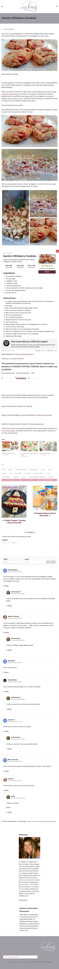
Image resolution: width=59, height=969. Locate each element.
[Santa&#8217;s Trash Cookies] (48, 446)
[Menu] (2, 6)
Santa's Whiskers (6, 477)
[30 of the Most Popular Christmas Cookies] (29, 446)
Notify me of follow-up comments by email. (17, 536)
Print (47, 272)
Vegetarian (51, 477)
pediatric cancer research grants (12, 98)
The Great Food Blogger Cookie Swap (37, 477)
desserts (4, 473)
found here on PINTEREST (29, 884)
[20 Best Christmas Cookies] (10, 446)
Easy (11, 473)
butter (4, 469)
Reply (7, 586)
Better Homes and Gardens (24, 354)
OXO (32, 373)
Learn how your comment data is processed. (41, 821)
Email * (27, 559)
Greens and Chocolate (44, 415)
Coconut (43, 469)
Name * (6, 559)
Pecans (48, 473)
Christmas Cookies (34, 469)
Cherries (10, 469)
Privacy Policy (47, 962)
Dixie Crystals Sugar (8, 373)
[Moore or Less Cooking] (29, 6)
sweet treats (16, 477)
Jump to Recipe (8, 29)
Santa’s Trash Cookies (44, 453)
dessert (50, 469)
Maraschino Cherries (38, 473)
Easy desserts (18, 473)
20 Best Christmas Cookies (8, 453)
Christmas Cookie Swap (21, 469)
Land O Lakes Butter (22, 373)
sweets (23, 477)
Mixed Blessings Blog (37, 424)
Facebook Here (32, 880)
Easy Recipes (27, 473)
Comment (5, 540)
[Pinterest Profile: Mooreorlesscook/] (7, 344)
